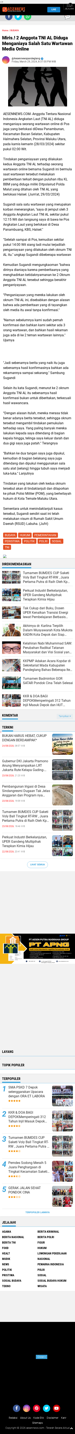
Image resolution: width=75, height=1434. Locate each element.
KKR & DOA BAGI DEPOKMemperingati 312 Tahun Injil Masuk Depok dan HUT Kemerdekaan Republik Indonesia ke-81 (27, 1116)
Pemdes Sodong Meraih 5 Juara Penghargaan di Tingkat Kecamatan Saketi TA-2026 (27, 1167)
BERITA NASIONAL (13, 1237)
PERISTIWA (12, 541)
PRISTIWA (8, 1275)
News (5, 1264)
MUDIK (6, 1259)
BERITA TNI (9, 1242)
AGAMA (6, 1231)
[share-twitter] (18, 16)
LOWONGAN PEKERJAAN (52, 1253)
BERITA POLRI (46, 1237)
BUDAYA (14, 30)
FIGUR (41, 1242)
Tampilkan (64, 716)
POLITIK (29, 541)
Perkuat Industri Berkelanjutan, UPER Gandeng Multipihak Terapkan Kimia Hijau (24, 841)
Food (5, 1248)
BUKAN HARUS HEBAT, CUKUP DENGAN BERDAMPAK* (24, 738)
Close (42, 1356)
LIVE (53, 9)
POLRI (43, 541)
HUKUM (25, 535)
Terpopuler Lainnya (37, 1212)
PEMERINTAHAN (45, 535)
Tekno (6, 1286)
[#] (37, 948)
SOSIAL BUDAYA (11, 1280)
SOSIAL (57, 541)
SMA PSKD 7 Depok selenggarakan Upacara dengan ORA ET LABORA (26, 1091)
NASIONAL (44, 1259)
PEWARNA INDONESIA (51, 1264)
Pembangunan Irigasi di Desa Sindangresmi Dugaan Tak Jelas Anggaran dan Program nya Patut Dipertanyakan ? (26, 790)
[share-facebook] (8, 16)
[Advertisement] (37, 904)
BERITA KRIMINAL (48, 1231)
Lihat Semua (37, 864)
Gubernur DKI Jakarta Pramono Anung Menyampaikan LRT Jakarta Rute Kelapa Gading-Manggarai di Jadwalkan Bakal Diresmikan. (25, 765)
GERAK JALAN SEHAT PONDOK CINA (24, 1190)
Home (5, 30)
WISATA (42, 1286)
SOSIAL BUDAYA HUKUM (52, 1280)
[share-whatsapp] (27, 16)
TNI (7, 547)
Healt (6, 1253)
